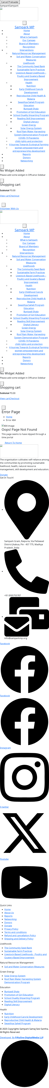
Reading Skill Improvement (31, 118)
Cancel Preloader (10, 2)
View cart (5, 195)
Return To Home (13, 442)
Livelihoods (29, 63)
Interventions (27, 50)
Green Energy (29, 124)
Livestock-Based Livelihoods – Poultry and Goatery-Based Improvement (31, 76)
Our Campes (28, 40)
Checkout (14, 195)
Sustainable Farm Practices (31, 69)
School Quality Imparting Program (31, 115)
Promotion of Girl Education (31, 111)
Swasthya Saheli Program (31, 102)
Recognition (29, 46)
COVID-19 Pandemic (29, 138)
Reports (27, 154)
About (27, 33)
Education (29, 105)
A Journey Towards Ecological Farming (28, 144)
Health (28, 82)
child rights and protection (29, 141)
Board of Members (29, 43)
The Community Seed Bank (31, 66)
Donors (27, 157)
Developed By (21, 1037)
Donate (4, 474)
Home (27, 30)
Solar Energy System (31, 128)
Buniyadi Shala (31, 108)
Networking (27, 160)
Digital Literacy (31, 121)
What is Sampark (29, 37)
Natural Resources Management (29, 53)
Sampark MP (24, 27)
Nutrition (31, 85)
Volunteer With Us (9, 208)
